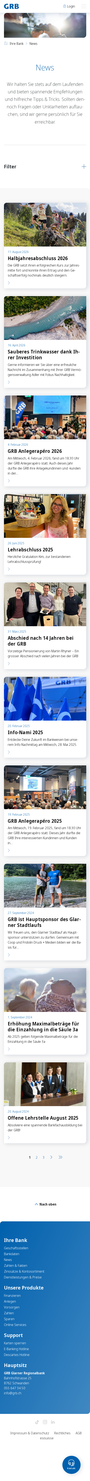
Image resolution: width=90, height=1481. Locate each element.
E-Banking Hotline (16, 1349)
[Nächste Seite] (51, 1157)
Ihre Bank (16, 43)
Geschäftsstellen (16, 1248)
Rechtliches (62, 1433)
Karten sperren (15, 1343)
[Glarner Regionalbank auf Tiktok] (37, 1422)
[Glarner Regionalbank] (22, 6)
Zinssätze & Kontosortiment (24, 1271)
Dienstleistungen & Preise (23, 1277)
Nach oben (47, 1204)
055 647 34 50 (14, 1388)
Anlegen (10, 1301)
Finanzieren (12, 1295)
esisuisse (47, 1438)
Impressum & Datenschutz (29, 1433)
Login (70, 6)
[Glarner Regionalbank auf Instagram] (45, 1422)
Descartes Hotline (17, 1354)
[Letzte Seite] (59, 1157)
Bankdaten (11, 1254)
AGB (79, 1433)
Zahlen (9, 1313)
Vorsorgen (11, 1307)
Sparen (9, 1319)
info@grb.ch (12, 1393)
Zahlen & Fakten (15, 1265)
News (8, 1259)
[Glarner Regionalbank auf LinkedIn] (53, 1422)
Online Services (15, 1324)
